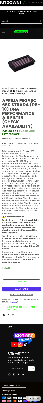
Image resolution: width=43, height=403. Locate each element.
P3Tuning (5, 391)
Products (13, 88)
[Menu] (3, 32)
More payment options (21, 294)
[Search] (40, 21)
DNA (4, 143)
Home (4, 88)
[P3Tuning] (21, 32)
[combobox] (19, 21)
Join (32, 368)
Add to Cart (22, 282)
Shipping (6, 138)
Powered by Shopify (9, 394)
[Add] (17, 275)
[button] (39, 32)
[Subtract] (5, 275)
